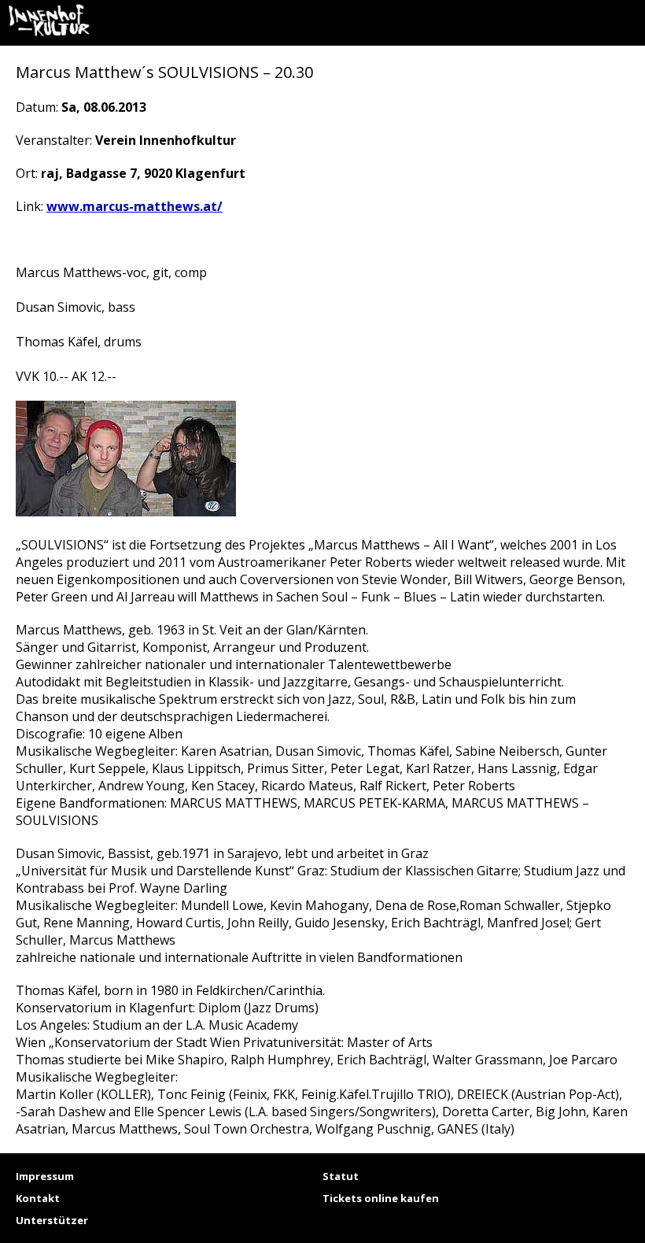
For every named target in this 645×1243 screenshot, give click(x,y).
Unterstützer (52, 1220)
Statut (340, 1176)
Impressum (45, 1176)
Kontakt (38, 1198)
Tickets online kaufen (380, 1198)
